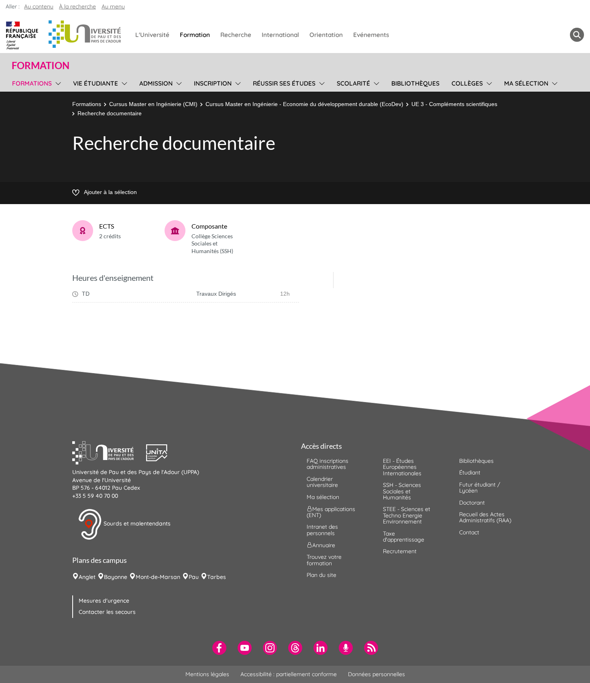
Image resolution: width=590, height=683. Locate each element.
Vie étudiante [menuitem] (95, 83)
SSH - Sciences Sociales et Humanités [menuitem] (402, 491)
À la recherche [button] (77, 6)
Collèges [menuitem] (467, 83)
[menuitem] (219, 648)
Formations (86, 104)
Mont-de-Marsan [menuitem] (158, 577)
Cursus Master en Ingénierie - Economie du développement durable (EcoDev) (304, 104)
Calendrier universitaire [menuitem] (322, 482)
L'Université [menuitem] (152, 35)
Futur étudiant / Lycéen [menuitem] (479, 487)
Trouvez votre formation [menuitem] (324, 559)
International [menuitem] (280, 35)
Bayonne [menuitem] (115, 577)
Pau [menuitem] (194, 577)
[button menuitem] (577, 35)
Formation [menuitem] (195, 35)
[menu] (56, 82)
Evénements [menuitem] (371, 35)
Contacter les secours (107, 612)
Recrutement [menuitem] (400, 551)
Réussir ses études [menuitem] (284, 83)
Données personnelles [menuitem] (376, 674)
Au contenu (38, 6)
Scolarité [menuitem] (353, 83)
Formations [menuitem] (32, 83)
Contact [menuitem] (469, 532)
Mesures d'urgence (104, 600)
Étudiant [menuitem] (469, 472)
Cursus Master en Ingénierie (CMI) (153, 104)
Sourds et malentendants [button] (136, 524)
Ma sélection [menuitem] (526, 83)
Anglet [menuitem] (87, 577)
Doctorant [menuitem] (472, 502)
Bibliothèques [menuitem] (415, 83)
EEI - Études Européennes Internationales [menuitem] (402, 467)
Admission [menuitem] (156, 83)
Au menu (113, 6)
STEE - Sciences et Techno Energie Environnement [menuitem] (406, 515)
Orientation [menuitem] (326, 35)
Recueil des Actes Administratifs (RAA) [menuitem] (485, 517)
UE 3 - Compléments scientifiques (454, 104)
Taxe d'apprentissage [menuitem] (403, 536)
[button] (109, 451)
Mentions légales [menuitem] (207, 674)
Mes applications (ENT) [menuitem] (331, 512)
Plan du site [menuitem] (321, 575)
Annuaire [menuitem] (323, 545)
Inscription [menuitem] (213, 83)
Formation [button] (40, 65)
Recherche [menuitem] (235, 35)
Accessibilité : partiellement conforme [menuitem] (288, 674)
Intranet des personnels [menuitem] (322, 529)
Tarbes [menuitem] (216, 577)
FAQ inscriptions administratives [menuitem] (327, 463)
